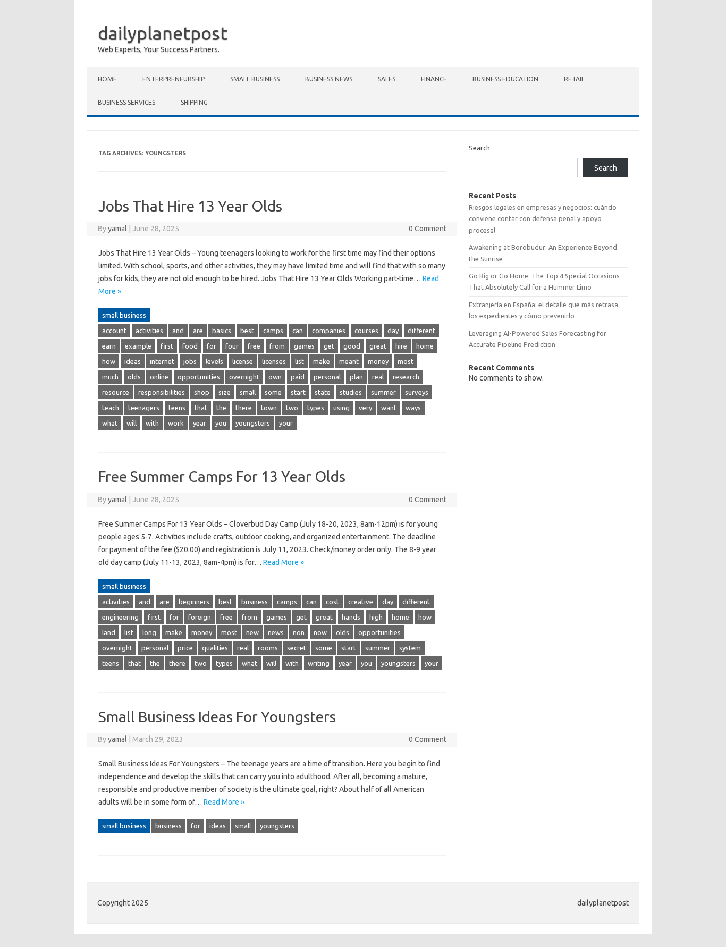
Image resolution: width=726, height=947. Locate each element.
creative (360, 601)
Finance (434, 78)
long (149, 632)
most (405, 361)
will (131, 423)
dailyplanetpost (162, 33)
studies (351, 392)
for (211, 346)
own (275, 377)
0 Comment (427, 228)
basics (221, 330)
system (410, 648)
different (421, 330)
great (377, 346)
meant (349, 361)
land (108, 632)
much (110, 377)
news (276, 632)
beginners (194, 601)
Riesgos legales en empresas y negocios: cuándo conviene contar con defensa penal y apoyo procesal (543, 219)
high (376, 617)
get (329, 346)
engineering (120, 617)
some (273, 392)
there (243, 407)
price (185, 648)
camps (273, 330)
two (292, 407)
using (341, 407)
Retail (574, 78)
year (199, 423)
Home (107, 78)
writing (319, 663)
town (269, 407)
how (108, 361)
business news (328, 78)
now (320, 632)
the (221, 407)
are (198, 330)
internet (162, 361)
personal (327, 377)
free (254, 346)
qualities (215, 648)
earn (109, 346)
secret (296, 648)
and (178, 330)
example (138, 346)
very (365, 407)
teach (110, 407)
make (321, 361)
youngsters (252, 423)
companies (328, 330)
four (232, 346)
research (406, 377)
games (304, 346)
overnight (244, 377)
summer (383, 392)
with (152, 423)
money (378, 361)
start (298, 392)
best (247, 330)
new (252, 632)
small (248, 392)
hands (351, 617)
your (286, 423)
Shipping (194, 102)
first (167, 346)
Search (479, 147)
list (299, 361)
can (297, 330)
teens (176, 407)
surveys (416, 392)
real (378, 377)
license (242, 361)
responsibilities (161, 392)
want (388, 407)
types (315, 407)
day (393, 330)
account (114, 330)
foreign (199, 617)
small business (255, 78)
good (351, 346)
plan (356, 377)
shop (201, 392)
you (220, 423)
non (299, 632)
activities (149, 330)
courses (366, 330)
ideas (132, 361)
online (159, 377)
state (323, 392)
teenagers (143, 407)
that (201, 407)
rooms (268, 648)
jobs (190, 361)
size (224, 392)
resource (115, 392)
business (254, 601)
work (176, 423)
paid (298, 377)
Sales (386, 78)
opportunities (199, 377)
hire (401, 346)
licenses (274, 361)
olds (134, 377)
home (425, 346)
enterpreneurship (173, 78)
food (190, 346)
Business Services (126, 102)
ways (413, 407)
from (277, 346)
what (109, 423)
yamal (117, 228)
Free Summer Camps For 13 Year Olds (221, 476)
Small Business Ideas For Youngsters (217, 716)
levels (214, 361)
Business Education (505, 78)
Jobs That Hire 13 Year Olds (190, 206)
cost (332, 601)
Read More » (283, 562)
